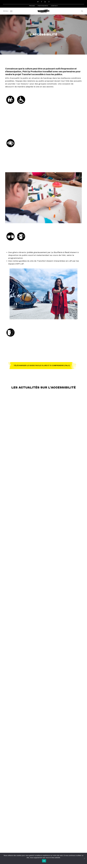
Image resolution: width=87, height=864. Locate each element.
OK (44, 861)
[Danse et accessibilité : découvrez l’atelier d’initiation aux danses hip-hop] (63, 526)
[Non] (84, 858)
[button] (7, 11)
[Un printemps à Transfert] (23, 526)
